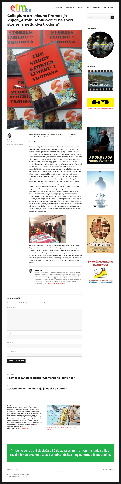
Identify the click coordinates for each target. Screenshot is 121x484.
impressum (105, 469)
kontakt (111, 469)
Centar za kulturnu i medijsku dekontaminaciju (100, 108)
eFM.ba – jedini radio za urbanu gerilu (18, 474)
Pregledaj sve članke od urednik (56, 283)
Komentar (11, 307)
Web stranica (12, 351)
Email (10, 342)
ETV (12, 469)
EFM (8, 469)
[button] (88, 80)
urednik (9, 139)
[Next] (112, 45)
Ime (9, 334)
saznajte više (25, 428)
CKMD (16, 469)
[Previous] (89, 45)
